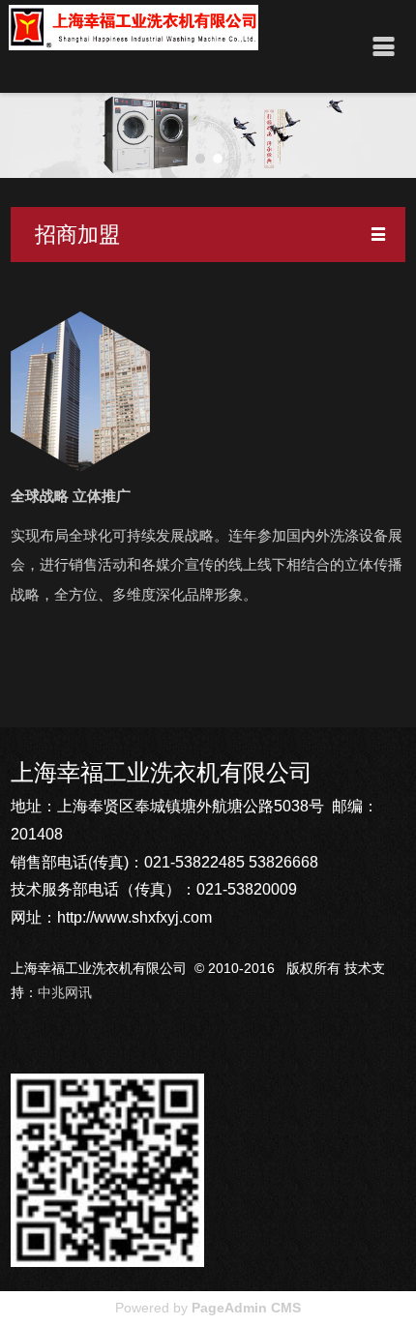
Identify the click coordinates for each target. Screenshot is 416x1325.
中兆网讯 (65, 992)
